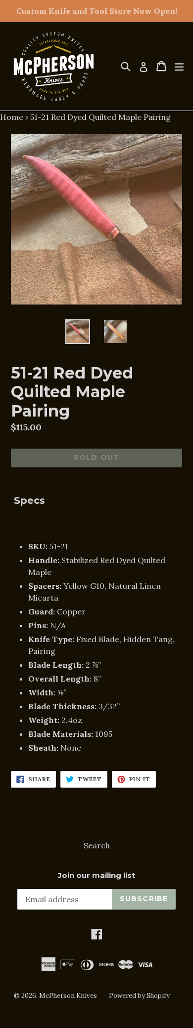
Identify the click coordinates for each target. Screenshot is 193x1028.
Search (97, 845)
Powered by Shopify (139, 995)
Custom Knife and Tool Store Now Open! (96, 11)
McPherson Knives (68, 995)
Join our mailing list (96, 875)
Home (11, 117)
